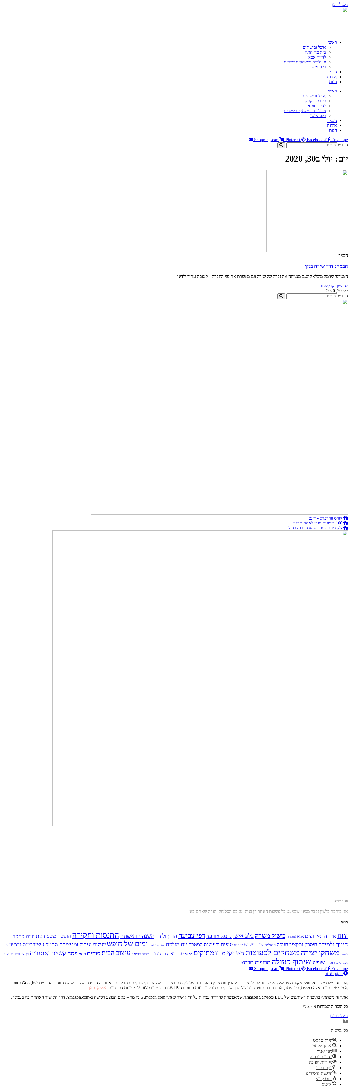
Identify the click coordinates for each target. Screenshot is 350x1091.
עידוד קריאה (141, 954)
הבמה (332, 71)
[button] (345, 1021)
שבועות (332, 963)
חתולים (270, 945)
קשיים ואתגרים (48, 953)
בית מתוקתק (315, 52)
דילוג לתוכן (339, 1015)
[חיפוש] (281, 145)
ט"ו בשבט (253, 944)
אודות (332, 76)
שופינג (318, 962)
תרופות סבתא (255, 962)
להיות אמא (317, 57)
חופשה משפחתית (53, 936)
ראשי (332, 42)
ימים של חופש (127, 944)
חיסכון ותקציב (303, 944)
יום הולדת (176, 944)
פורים (93, 953)
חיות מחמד (24, 936)
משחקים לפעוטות (272, 952)
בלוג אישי (318, 67)
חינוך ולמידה (333, 944)
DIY (342, 936)
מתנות (188, 954)
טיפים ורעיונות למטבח (210, 944)
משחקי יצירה (320, 952)
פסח (72, 953)
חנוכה (282, 944)
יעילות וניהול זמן (89, 944)
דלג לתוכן (340, 4)
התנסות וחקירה (95, 935)
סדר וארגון (174, 953)
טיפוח (238, 944)
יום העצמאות (157, 945)
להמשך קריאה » (334, 285)
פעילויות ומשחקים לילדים (305, 62)
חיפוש (343, 145)
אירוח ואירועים (320, 936)
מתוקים (204, 953)
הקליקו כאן (98, 987)
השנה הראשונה (137, 936)
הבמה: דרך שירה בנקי (326, 266)
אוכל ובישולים (314, 47)
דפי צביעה (191, 935)
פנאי (82, 953)
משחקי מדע (229, 953)
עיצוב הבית (115, 953)
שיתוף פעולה (291, 961)
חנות (333, 81)
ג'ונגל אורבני (219, 936)
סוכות (156, 953)
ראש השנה (20, 954)
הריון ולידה (166, 936)
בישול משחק (270, 935)
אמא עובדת (295, 937)
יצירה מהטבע (57, 944)
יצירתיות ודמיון (25, 944)
